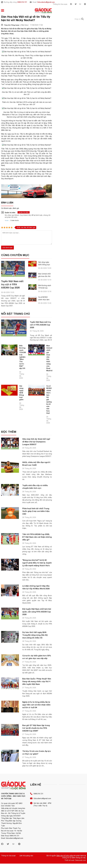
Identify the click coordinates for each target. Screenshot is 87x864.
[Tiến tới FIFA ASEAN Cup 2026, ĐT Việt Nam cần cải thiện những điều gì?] (10, 539)
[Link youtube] (85, 4)
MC (2, 171)
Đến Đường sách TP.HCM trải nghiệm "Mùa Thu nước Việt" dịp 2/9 (22, 357)
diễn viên (19, 82)
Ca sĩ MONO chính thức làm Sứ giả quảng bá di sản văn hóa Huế (49, 399)
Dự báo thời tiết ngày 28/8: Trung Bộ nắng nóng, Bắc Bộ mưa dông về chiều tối (35, 635)
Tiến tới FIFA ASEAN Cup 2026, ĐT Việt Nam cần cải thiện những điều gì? (37, 537)
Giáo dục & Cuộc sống (64, 856)
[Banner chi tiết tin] (26, 191)
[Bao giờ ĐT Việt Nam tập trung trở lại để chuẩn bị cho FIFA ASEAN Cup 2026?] (10, 730)
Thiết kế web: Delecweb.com (75, 860)
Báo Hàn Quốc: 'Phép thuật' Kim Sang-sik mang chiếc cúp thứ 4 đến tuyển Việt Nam (36, 681)
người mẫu (38, 169)
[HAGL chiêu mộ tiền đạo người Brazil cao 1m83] (10, 467)
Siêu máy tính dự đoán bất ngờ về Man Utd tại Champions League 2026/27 (36, 441)
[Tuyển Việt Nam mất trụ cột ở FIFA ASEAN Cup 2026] (13, 269)
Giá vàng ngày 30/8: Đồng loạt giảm (44, 264)
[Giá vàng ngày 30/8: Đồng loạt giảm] (32, 263)
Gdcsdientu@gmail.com (46, 2)
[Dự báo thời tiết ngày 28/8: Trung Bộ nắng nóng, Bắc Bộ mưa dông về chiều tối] (10, 637)
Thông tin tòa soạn (60, 4)
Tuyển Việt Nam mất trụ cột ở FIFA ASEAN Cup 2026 (12, 284)
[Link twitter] (76, 4)
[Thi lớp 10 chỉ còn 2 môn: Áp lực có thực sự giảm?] (10, 756)
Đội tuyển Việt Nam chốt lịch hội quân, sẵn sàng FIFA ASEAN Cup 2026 (36, 611)
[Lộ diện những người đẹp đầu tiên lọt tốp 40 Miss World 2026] (10, 590)
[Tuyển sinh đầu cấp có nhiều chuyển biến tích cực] (10, 490)
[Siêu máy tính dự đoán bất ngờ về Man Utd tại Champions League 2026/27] (10, 443)
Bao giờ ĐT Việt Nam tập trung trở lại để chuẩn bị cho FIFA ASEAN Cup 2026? (36, 728)
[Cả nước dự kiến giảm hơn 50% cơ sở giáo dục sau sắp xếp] (10, 660)
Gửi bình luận (7, 247)
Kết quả (14, 153)
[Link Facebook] (71, 4)
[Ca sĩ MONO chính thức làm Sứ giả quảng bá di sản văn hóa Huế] (32, 298)
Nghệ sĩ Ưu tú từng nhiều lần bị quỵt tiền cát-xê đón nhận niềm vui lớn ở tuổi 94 (36, 704)
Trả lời (6, 220)
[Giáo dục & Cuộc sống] (43, 11)
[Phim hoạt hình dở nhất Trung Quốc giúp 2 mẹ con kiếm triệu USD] (10, 513)
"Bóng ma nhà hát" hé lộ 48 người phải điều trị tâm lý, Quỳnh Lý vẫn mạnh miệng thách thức (37, 563)
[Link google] (80, 4)
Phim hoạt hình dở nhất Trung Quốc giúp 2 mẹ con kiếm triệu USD (36, 511)
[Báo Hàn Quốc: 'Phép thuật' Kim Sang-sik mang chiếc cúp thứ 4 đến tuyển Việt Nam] (10, 683)
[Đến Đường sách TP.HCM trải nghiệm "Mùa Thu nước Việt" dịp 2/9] (32, 287)
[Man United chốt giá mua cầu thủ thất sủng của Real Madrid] (32, 275)
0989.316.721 (22, 2)
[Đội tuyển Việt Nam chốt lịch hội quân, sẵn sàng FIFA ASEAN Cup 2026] (10, 614)
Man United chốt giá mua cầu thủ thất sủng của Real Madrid (49, 358)
